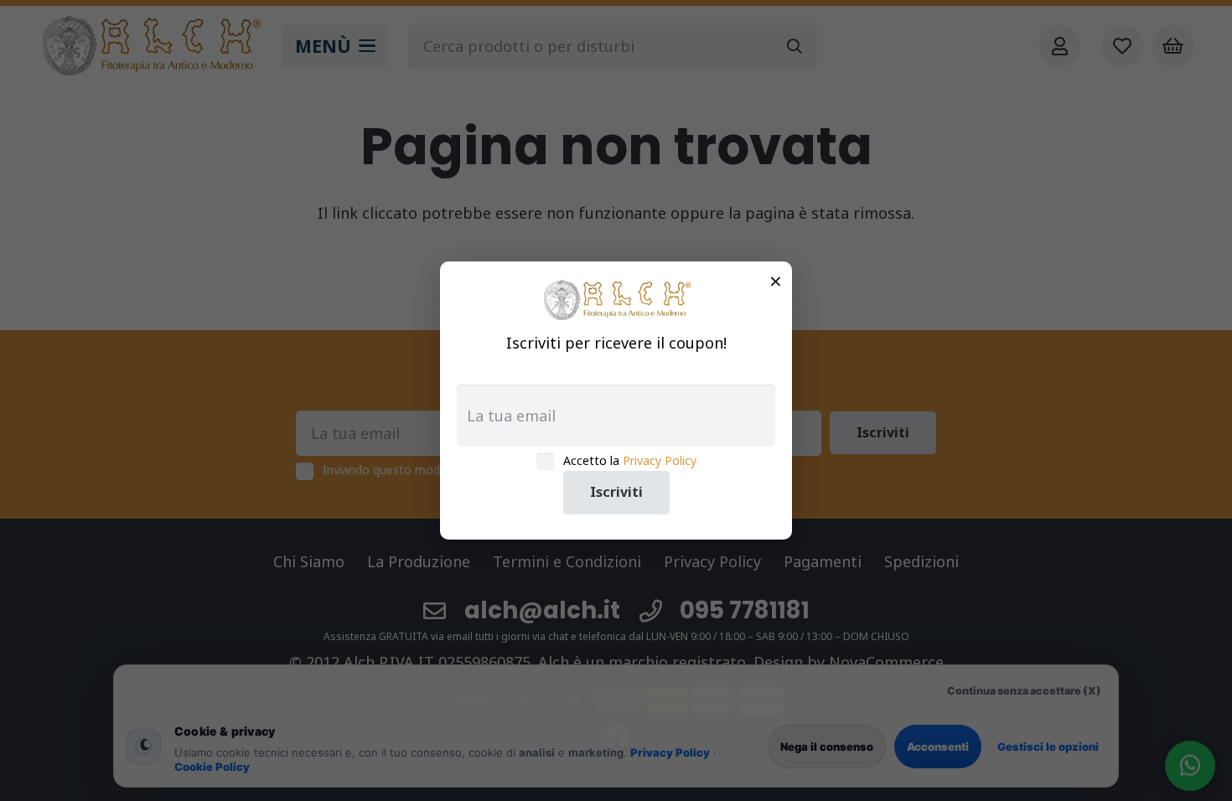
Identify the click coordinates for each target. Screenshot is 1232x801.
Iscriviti (616, 492)
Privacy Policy (659, 460)
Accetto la (629, 460)
